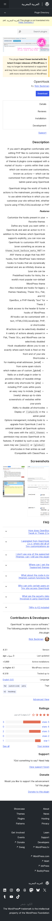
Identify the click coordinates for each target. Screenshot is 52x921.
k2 (5, 692)
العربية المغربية (36, 883)
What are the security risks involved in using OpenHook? (34, 597)
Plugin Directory (42, 12)
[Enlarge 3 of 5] (45, 495)
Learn (46, 832)
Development (39, 125)
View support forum (39, 767)
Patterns (20, 823)
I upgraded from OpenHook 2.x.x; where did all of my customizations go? (35, 544)
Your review (43, 746)
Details (42, 104)
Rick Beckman (42, 86)
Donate (19, 842)
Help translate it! (26, 22)
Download (42, 93)
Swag (20, 847)
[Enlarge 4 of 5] (21, 469)
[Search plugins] (20, 31)
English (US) (8, 679)
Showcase (19, 808)
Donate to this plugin (38, 791)
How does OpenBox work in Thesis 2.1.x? (38, 532)
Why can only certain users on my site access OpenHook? (33, 587)
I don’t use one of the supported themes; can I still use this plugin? (32, 555)
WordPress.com (39, 856)
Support (42, 132)
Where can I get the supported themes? (39, 566)
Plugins (21, 818)
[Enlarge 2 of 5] (45, 488)
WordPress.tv (41, 847)
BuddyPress (41, 870)
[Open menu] (4, 4)
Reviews (42, 111)
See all (6, 746)
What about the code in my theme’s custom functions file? (33, 576)
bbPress (43, 865)
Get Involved (18, 832)
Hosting (45, 818)
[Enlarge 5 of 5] (21, 484)
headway (12, 692)
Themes (21, 813)
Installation (40, 118)
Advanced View (41, 699)
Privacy (45, 823)
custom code (14, 686)
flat (5, 686)
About (46, 808)
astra (24, 686)
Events (21, 837)
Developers (43, 842)
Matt (45, 861)
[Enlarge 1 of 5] (45, 469)
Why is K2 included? (39, 607)
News (46, 813)
